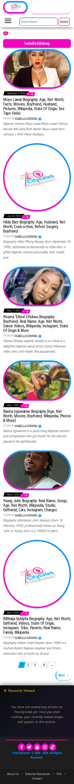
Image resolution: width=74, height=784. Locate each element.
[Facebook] (21, 747)
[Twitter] (29, 747)
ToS (58, 774)
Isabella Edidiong (26, 118)
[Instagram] (45, 747)
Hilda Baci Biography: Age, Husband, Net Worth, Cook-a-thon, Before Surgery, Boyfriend (34, 227)
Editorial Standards (37, 774)
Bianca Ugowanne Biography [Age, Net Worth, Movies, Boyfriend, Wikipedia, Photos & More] (37, 416)
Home (5, 33)
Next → (63, 675)
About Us (13, 774)
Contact (37, 778)
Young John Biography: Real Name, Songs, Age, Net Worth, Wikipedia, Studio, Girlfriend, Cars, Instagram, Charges (35, 505)
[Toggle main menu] (8, 22)
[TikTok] (52, 747)
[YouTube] (37, 747)
